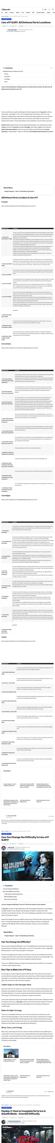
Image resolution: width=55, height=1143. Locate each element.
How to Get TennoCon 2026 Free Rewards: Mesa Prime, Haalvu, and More (27, 785)
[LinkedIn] (53, 816)
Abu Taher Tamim (12, 29)
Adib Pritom (11, 847)
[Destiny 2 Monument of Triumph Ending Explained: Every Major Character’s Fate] (43, 777)
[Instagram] (51, 1091)
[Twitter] (50, 1091)
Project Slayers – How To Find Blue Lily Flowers (19, 191)
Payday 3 (9, 1107)
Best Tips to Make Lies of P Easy (11, 891)
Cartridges (7, 79)
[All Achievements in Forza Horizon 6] (43, 794)
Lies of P (9, 19)
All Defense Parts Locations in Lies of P (13, 71)
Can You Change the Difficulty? (11, 889)
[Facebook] (48, 1091)
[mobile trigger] (52, 9)
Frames (6, 74)
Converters (7, 76)
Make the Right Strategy (10, 896)
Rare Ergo (20, 1002)
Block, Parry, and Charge (10, 899)
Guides (3, 19)
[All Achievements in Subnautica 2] (27, 794)
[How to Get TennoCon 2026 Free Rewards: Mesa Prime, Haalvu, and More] (27, 777)
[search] (43, 9)
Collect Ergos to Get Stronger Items (13, 894)
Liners (6, 81)
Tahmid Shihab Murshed (14, 1121)
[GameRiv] (6, 9)
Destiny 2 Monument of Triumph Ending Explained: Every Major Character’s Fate (43, 785)
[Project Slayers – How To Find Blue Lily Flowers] (11, 777)
